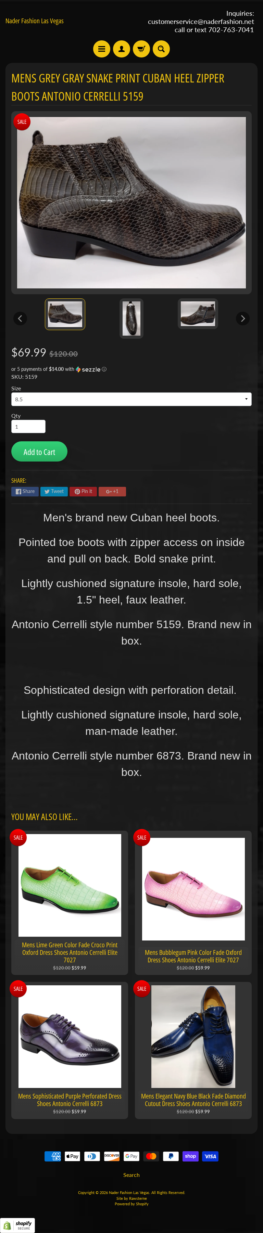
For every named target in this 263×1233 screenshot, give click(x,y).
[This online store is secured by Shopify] (17, 1228)
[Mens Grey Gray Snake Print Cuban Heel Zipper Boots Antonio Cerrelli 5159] (65, 314)
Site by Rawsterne (131, 1198)
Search (131, 1174)
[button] (131, 369)
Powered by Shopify (132, 1204)
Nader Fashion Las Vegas (34, 20)
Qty (16, 415)
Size (16, 388)
